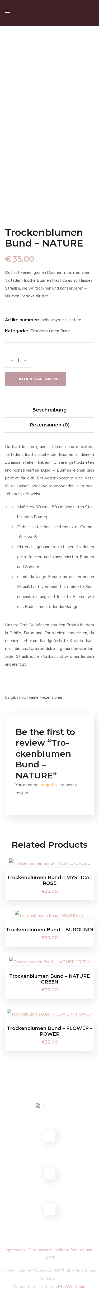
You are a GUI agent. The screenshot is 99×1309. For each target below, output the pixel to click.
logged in (48, 785)
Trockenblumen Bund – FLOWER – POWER (49, 1031)
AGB (49, 1258)
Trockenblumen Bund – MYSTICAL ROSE (49, 880)
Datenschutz (40, 1250)
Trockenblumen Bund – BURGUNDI (49, 930)
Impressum (14, 1250)
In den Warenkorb (39, 379)
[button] (92, 13)
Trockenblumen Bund (50, 331)
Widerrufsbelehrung (74, 1250)
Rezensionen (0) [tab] (50, 425)
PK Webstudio (71, 1287)
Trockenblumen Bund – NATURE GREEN (49, 979)
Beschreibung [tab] (49, 410)
